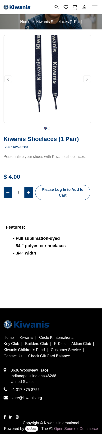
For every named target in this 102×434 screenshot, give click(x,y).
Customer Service (66, 350)
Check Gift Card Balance (49, 356)
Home (25, 22)
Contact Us (13, 356)
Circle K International (56, 338)
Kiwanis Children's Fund (24, 350)
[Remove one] (8, 192)
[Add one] (28, 192)
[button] (8, 79)
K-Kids (59, 344)
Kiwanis (26, 338)
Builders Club (36, 344)
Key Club (11, 344)
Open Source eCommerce (76, 429)
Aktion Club (81, 344)
